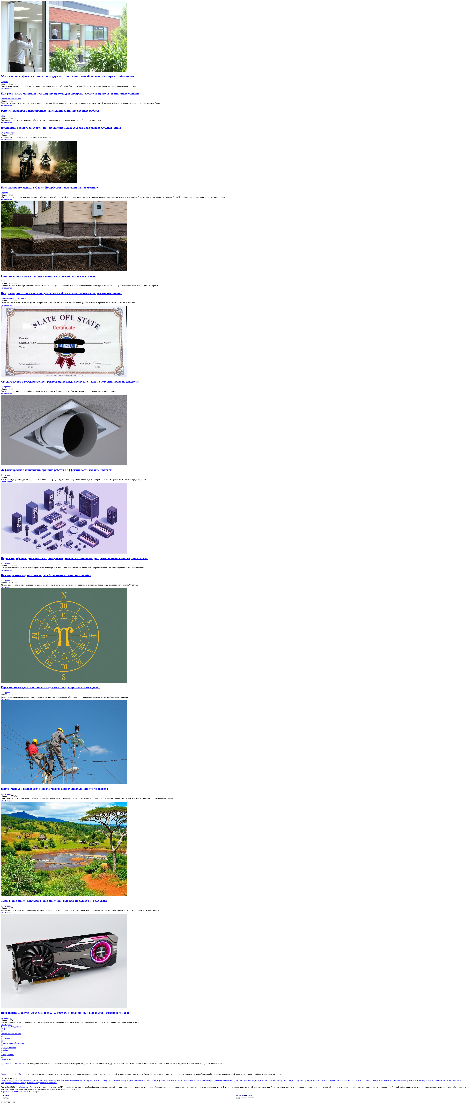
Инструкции (6, 387)
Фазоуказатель (6, 1083)
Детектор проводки (32, 1080)
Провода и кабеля (8, 1048)
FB (34, 1091)
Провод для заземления (312, 1080)
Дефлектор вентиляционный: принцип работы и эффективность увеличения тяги (56, 469)
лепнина (5, 1097)
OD (38, 1091)
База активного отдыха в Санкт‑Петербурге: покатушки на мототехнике (50, 187)
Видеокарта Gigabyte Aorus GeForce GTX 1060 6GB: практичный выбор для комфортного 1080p (65, 1012)
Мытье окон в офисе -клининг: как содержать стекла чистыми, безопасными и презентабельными (67, 76)
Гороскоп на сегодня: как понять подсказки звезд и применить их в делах (50, 687)
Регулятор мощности (346, 1080)
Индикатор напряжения (127, 1080)
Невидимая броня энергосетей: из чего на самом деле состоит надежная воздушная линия (61, 127)
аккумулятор (52, 1083)
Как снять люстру (246, 1080)
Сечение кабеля (400, 1080)
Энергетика (10, 133)
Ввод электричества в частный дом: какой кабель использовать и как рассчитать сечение (61, 293)
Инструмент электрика (144, 1080)
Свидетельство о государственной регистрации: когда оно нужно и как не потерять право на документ (70, 381)
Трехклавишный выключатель (441, 1080)
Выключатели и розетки (11, 99)
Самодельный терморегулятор (383, 1080)
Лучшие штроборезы (280, 1080)
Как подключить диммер (230, 1080)
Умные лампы (458, 1080)
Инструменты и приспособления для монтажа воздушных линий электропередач (55, 788)
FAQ (3, 116)
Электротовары (7, 1055)
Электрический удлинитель (37, 1083)
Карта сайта (6, 1091)
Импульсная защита (110, 1080)
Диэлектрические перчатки (50, 1080)
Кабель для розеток (182, 1080)
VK (30, 1091)
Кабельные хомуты (197, 1080)
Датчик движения (18, 1080)
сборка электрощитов (242, 1097)
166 (9, 1027)
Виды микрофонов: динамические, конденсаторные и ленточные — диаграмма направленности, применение (74, 558)
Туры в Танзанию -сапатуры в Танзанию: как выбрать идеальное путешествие (54, 900)
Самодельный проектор (362, 1080)
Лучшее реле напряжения (262, 1080)
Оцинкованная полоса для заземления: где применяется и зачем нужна (48, 276)
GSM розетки (6, 1080)
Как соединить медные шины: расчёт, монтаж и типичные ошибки (46, 575)
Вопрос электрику (20, 1091)
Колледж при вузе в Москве (12, 1074)
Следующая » (17, 1027)
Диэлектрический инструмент (72, 1080)
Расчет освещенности (330, 1080)
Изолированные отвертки (93, 1080)
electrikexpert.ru (22, 1087)
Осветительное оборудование (13, 298)
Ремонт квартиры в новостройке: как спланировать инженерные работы (50, 110)
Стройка (4, 82)
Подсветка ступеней (296, 1080)
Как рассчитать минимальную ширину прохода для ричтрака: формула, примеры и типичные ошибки (70, 93)
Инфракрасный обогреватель (164, 1080)
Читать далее (6, 88)
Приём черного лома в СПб (12, 1063)
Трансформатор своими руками (418, 1080)
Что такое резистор (19, 1083)
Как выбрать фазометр (212, 1080)
